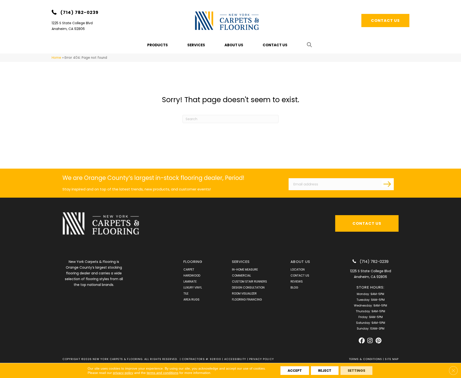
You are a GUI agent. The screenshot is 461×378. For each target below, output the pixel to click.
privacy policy (123, 373)
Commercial (241, 275)
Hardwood (191, 275)
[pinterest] (378, 340)
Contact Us (275, 44)
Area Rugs (191, 299)
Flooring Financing (247, 299)
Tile (185, 293)
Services (196, 44)
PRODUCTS (157, 44)
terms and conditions (162, 373)
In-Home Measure (245, 269)
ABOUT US (300, 261)
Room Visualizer (244, 293)
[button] (310, 45)
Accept (295, 370)
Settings (356, 370)
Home (56, 57)
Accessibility (235, 359)
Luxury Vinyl (192, 287)
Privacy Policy (261, 359)
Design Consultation (248, 287)
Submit (388, 183)
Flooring (193, 261)
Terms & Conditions (365, 359)
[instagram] (370, 340)
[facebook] (361, 340)
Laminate (190, 281)
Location (298, 269)
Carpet (188, 269)
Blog (294, 287)
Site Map (392, 359)
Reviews (297, 281)
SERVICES (241, 261)
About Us (233, 44)
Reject (324, 370)
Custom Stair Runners (249, 281)
